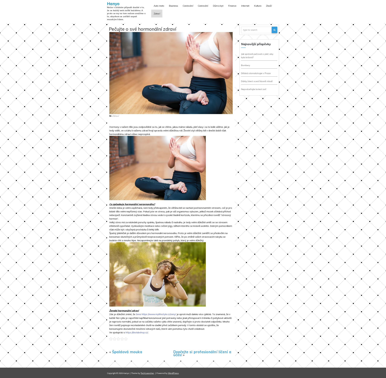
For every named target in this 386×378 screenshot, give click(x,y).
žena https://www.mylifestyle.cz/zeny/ (156, 314)
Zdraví (157, 13)
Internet (245, 5)
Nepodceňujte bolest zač (253, 89)
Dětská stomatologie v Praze (256, 73)
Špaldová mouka (127, 352)
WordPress (173, 373)
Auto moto (159, 5)
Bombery (245, 65)
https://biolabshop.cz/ (137, 332)
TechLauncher (147, 373)
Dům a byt (218, 5)
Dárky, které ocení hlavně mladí (256, 81)
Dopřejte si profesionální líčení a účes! (202, 353)
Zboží (269, 5)
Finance (232, 5)
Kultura (257, 5)
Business (173, 5)
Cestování (188, 5)
